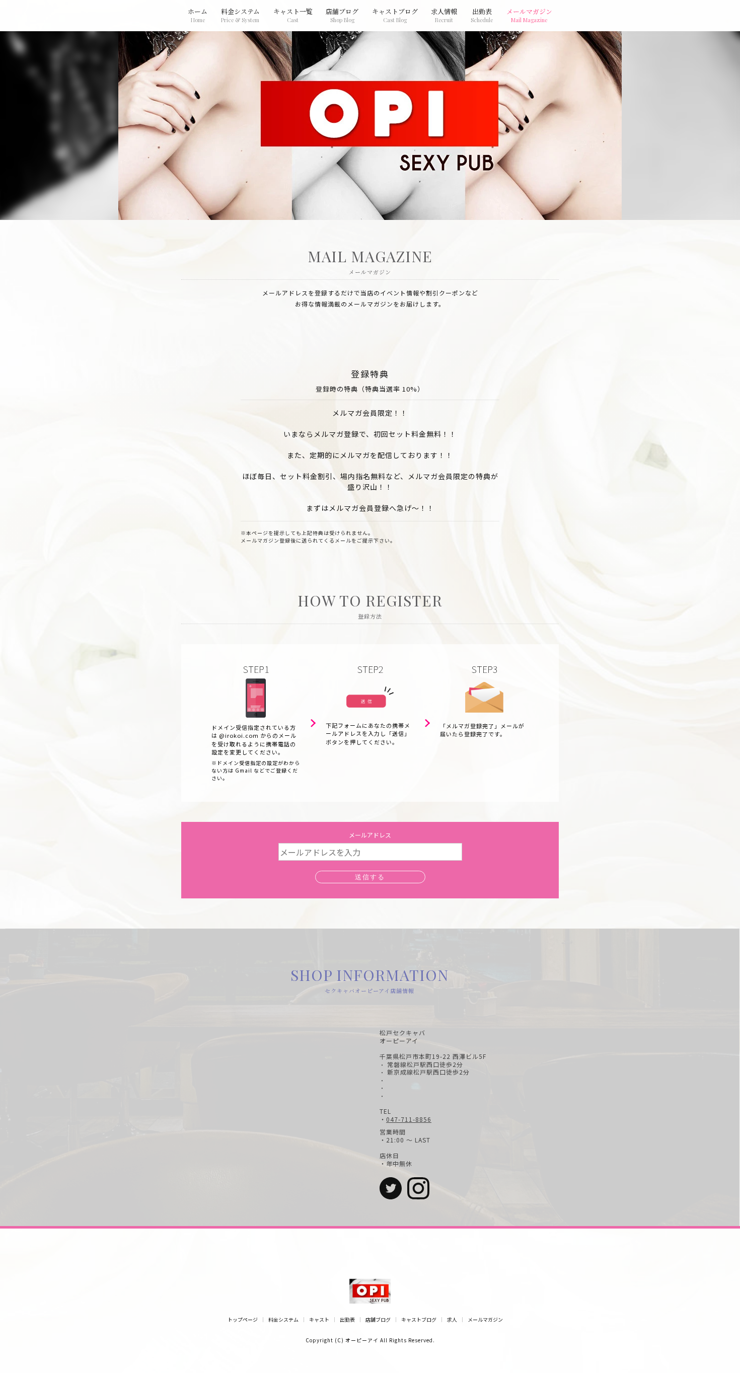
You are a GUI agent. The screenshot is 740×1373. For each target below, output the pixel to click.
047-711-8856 (408, 1119)
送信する (370, 877)
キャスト (319, 1319)
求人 (452, 1319)
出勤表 (347, 1319)
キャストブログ (418, 1319)
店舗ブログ (378, 1319)
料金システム (283, 1319)
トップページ (243, 1319)
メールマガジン (485, 1319)
